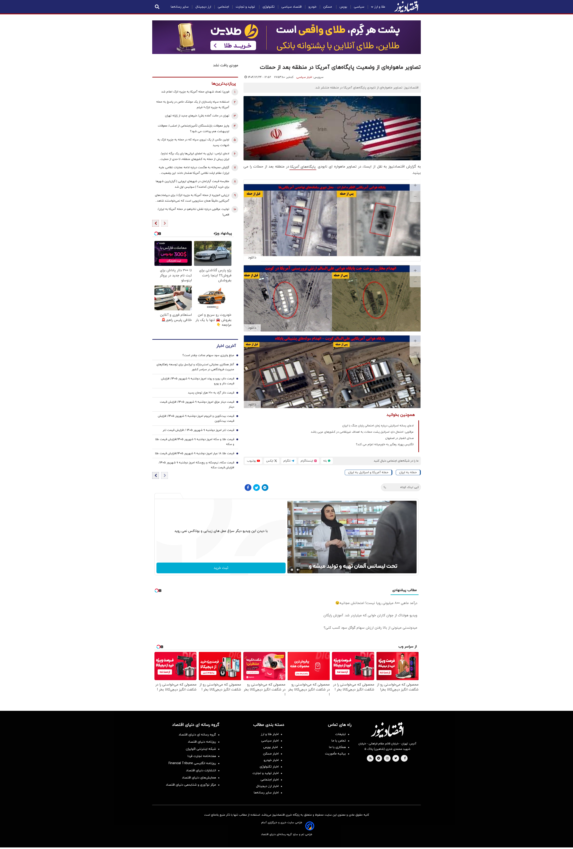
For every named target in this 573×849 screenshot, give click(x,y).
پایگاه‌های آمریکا (303, 166)
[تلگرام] (265, 487)
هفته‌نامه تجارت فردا (202, 756)
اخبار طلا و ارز (270, 734)
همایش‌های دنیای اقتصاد (199, 778)
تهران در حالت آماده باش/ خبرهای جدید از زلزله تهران (197, 116)
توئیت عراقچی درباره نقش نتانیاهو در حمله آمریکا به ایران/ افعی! (193, 212)
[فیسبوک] (248, 487)
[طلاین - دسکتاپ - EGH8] (286, 37)
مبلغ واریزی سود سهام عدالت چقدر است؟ (208, 355)
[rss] (370, 759)
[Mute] (298, 569)
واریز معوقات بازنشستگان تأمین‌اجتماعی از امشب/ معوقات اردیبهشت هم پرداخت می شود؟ (193, 128)
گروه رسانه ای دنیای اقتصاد (197, 735)
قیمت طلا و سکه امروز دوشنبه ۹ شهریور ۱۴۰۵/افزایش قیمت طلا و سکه (194, 441)
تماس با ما (338, 741)
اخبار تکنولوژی (269, 767)
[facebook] (405, 759)
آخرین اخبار (226, 346)
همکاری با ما (337, 747)
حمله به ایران (408, 472)
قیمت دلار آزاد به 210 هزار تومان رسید (211, 393)
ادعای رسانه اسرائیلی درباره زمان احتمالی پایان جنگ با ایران (378, 426)
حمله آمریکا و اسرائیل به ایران (368, 472)
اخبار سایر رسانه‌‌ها (266, 793)
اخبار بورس (271, 747)
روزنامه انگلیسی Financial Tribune (192, 763)
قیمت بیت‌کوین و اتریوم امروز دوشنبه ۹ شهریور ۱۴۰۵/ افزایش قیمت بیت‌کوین (196, 418)
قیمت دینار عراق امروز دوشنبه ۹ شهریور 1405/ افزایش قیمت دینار (197, 404)
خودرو (312, 7)
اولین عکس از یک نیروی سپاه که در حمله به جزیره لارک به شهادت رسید (193, 142)
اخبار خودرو (271, 760)
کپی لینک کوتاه (409, 487)
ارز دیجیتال (203, 7)
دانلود (252, 257)
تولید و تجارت (246, 7)
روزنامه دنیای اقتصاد (202, 742)
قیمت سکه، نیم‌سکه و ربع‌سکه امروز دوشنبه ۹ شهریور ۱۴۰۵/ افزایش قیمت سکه (196, 465)
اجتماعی (223, 7)
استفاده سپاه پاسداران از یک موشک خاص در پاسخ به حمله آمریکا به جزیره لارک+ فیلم (192, 105)
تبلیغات (340, 734)
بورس (343, 7)
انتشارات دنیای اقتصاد (201, 770)
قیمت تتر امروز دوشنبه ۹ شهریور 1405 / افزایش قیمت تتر (198, 430)
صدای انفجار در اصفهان (399, 438)
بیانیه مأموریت (335, 754)
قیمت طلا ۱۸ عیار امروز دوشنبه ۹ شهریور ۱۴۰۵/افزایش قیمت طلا (194, 453)
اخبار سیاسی (304, 77)
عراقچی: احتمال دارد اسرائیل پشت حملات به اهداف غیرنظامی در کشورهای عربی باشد (362, 432)
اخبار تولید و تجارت (265, 773)
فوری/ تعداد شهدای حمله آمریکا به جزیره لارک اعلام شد (195, 92)
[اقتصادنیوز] (387, 730)
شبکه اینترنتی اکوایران (201, 749)
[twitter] (395, 759)
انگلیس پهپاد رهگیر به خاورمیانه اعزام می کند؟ (385, 445)
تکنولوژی (269, 7)
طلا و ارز (379, 7)
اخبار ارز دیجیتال (267, 786)
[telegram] (378, 759)
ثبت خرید (221, 567)
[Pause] (292, 569)
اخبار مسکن (271, 754)
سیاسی (359, 7)
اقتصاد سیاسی (291, 7)
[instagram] (387, 759)
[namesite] (406, 7)
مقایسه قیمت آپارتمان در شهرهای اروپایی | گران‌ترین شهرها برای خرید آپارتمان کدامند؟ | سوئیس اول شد (192, 184)
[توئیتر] (256, 487)
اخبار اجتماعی (270, 780)
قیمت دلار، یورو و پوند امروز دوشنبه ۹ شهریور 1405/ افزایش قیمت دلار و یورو (197, 381)
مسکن (328, 7)
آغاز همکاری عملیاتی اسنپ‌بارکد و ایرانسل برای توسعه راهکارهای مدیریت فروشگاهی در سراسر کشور (195, 367)
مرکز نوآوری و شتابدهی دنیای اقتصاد (191, 785)
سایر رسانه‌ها (180, 7)
